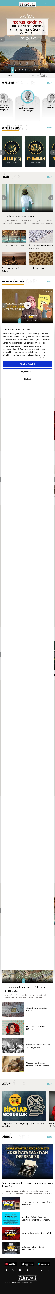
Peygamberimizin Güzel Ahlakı (13, 269)
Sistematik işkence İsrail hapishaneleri (33, 1248)
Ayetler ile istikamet (38, 268)
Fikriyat (13, 1283)
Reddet (27, 379)
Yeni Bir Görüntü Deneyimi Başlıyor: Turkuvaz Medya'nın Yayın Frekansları (35, 1218)
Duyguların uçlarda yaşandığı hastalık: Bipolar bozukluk (23, 1125)
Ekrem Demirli (27, 106)
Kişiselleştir (26, 371)
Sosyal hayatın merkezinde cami (19, 216)
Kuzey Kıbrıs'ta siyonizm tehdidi (36, 1233)
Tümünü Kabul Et (27, 364)
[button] (2, 39)
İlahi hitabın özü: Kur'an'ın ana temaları (39, 247)
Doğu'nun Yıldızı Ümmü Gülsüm (37, 1028)
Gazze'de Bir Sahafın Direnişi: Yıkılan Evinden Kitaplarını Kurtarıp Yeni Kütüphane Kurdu (39, 1064)
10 (42, 70)
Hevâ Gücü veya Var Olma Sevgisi (27, 109)
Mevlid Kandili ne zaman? (13, 245)
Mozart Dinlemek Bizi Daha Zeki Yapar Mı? (38, 1046)
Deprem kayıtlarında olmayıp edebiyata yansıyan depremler (23, 1184)
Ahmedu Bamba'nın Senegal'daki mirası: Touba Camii (27, 989)
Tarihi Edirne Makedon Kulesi (39, 1009)
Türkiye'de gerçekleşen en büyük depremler (37, 1203)
